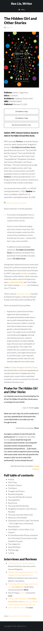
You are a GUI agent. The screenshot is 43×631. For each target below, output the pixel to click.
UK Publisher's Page (21, 118)
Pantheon (24, 273)
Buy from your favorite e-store (21, 125)
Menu (23, 9)
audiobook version (23, 294)
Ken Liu (9, 27)
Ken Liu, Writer (21, 3)
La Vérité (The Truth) (15, 282)
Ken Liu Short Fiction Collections (20, 616)
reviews (23, 593)
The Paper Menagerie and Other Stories (23, 367)
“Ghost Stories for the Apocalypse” (21, 563)
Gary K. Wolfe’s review (17, 607)
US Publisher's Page (21, 111)
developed (23, 285)
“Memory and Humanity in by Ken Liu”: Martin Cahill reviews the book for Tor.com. (23, 602)
